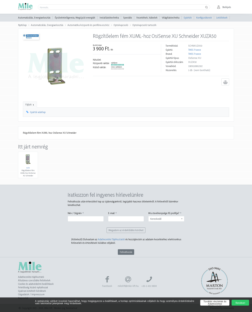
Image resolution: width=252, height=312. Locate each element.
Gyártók (188, 17)
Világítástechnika (170, 17)
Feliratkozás (126, 251)
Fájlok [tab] (29, 104)
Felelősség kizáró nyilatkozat (33, 287)
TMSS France (194, 49)
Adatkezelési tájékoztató (31, 276)
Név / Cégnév (75, 213)
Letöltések (222, 17)
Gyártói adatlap (38, 112)
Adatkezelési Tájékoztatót (111, 239)
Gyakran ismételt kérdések (32, 290)
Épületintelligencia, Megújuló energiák (75, 17)
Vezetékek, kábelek (147, 17)
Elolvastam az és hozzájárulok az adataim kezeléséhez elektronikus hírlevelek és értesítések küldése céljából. (126, 241)
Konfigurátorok (204, 17)
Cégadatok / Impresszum (31, 294)
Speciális (127, 17)
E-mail (111, 213)
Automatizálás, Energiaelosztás (34, 17)
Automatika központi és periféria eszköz (88, 24)
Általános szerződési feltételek (34, 280)
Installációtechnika (109, 17)
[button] (225, 7)
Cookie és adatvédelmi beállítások (36, 283)
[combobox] (166, 219)
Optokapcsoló (121, 24)
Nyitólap (22, 24)
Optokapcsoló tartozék (144, 24)
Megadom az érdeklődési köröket (126, 230)
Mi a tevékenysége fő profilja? (163, 213)
